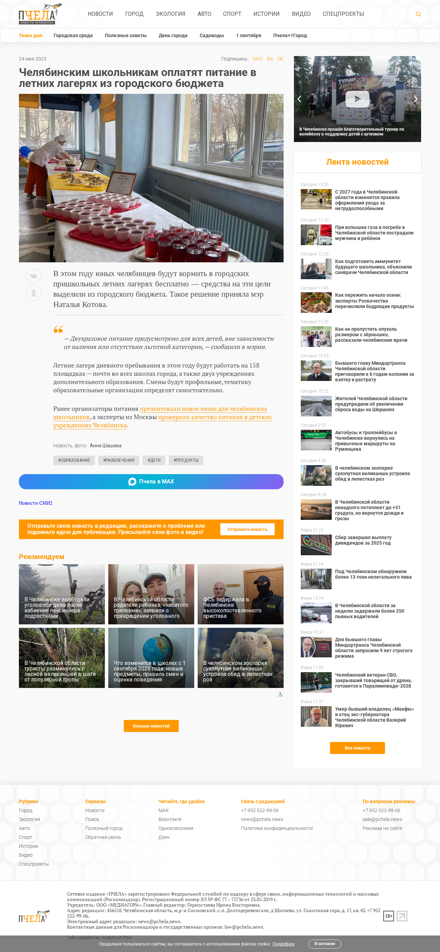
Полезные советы (126, 35)
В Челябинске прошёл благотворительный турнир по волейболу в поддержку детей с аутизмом (351, 131)
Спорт (232, 14)
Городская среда (73, 35)
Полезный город (103, 828)
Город (134, 14)
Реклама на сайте (382, 828)
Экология (171, 14)
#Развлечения (118, 460)
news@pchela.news (262, 819)
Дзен (163, 837)
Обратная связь (103, 837)
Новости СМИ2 (35, 503)
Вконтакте (170, 819)
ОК (280, 59)
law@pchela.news (243, 926)
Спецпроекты (343, 14)
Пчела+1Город (290, 35)
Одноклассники (175, 828)
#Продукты (186, 460)
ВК (270, 59)
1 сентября (248, 35)
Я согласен (325, 943)
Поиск (92, 819)
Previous (299, 99)
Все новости (357, 748)
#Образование (74, 460)
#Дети (154, 460)
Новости (100, 14)
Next (416, 99)
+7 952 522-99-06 (260, 810)
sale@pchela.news (382, 819)
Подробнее (284, 944)
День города (173, 35)
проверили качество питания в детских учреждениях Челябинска (162, 421)
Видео (301, 14)
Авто (204, 14)
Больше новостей (151, 726)
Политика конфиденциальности (277, 828)
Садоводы (212, 35)
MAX (258, 59)
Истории (266, 14)
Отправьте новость (247, 529)
